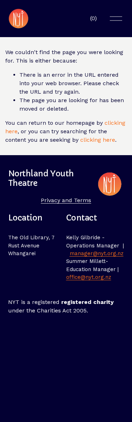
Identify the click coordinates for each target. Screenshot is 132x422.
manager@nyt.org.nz (97, 253)
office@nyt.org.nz (88, 277)
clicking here (97, 139)
